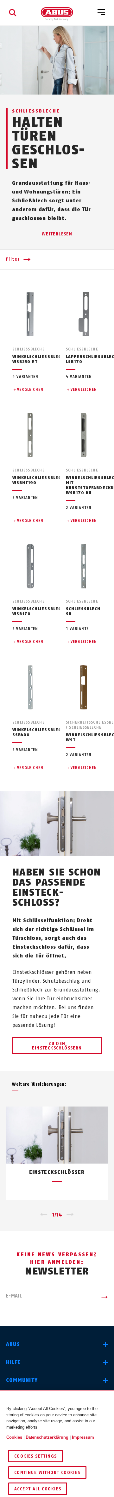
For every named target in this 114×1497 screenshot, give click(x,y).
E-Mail (14, 1296)
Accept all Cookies (37, 1489)
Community (22, 1380)
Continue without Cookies (47, 1472)
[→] (70, 1215)
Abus (13, 1344)
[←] (44, 1215)
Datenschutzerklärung (47, 1437)
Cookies (14, 1437)
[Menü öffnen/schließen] (101, 12)
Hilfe (13, 1362)
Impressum (83, 1437)
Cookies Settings (35, 1456)
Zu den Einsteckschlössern (57, 1046)
